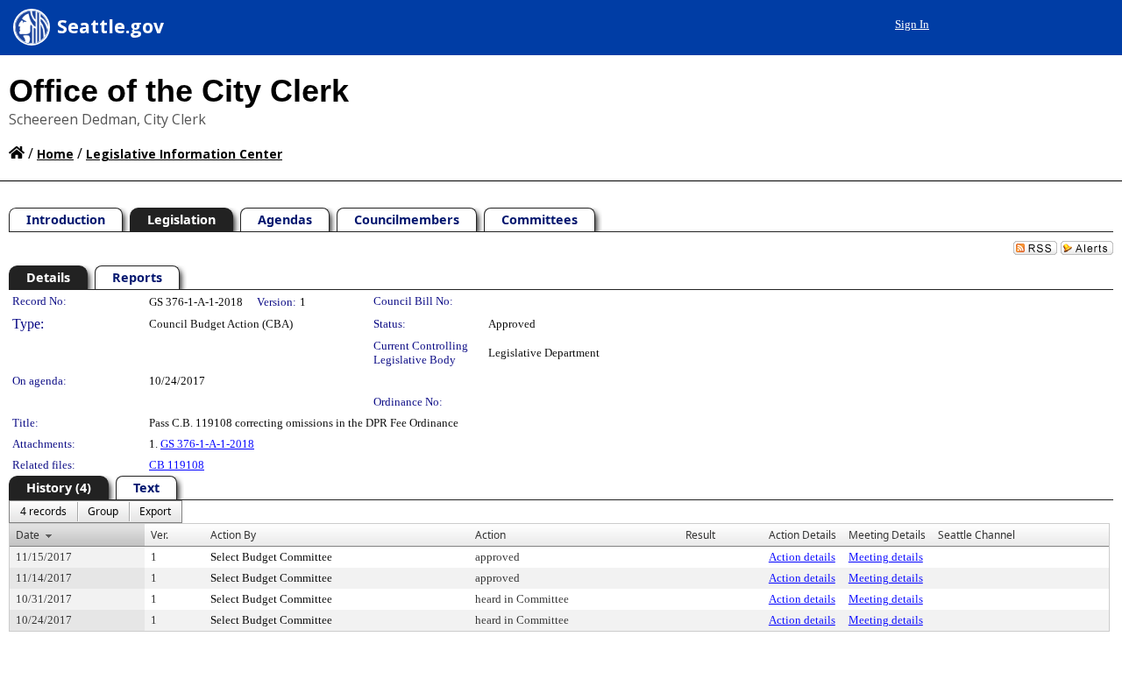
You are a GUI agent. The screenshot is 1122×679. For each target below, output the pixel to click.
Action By (233, 534)
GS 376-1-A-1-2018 (207, 443)
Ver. (159, 534)
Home (55, 153)
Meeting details (886, 556)
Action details (802, 556)
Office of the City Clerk (179, 91)
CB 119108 (176, 464)
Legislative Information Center (184, 153)
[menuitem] (43, 511)
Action (490, 534)
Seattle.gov (110, 26)
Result (700, 534)
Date (27, 534)
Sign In (912, 24)
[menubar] (95, 511)
